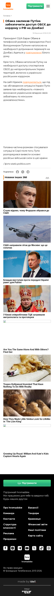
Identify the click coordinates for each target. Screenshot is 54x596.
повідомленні (34, 52)
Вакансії (33, 507)
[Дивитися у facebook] (5, 548)
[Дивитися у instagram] (13, 548)
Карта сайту (35, 535)
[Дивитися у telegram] (20, 548)
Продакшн (9, 539)
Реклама (8, 533)
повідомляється (32, 82)
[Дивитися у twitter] (34, 548)
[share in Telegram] (27, 171)
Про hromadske (12, 507)
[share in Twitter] (22, 171)
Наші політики (37, 530)
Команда (8, 513)
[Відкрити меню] (48, 6)
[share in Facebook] (17, 171)
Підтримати (35, 6)
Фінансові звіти (37, 524)
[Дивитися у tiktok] (41, 548)
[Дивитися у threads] (49, 548)
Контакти (9, 519)
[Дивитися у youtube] (27, 548)
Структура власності (9, 526)
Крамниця (34, 519)
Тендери (33, 513)
